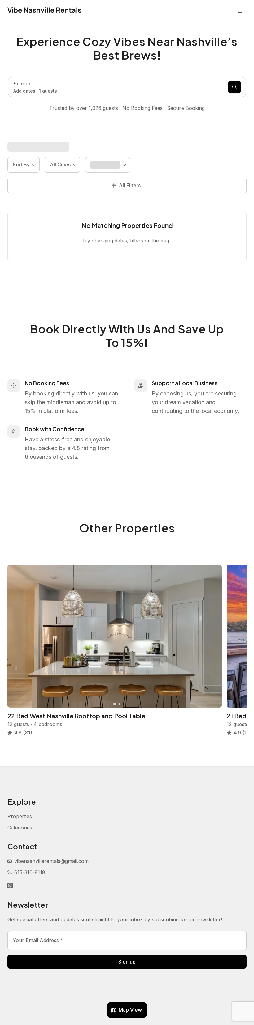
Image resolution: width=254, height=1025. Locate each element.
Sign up (127, 962)
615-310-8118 (29, 872)
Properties (19, 816)
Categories (19, 827)
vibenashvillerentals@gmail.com (51, 861)
